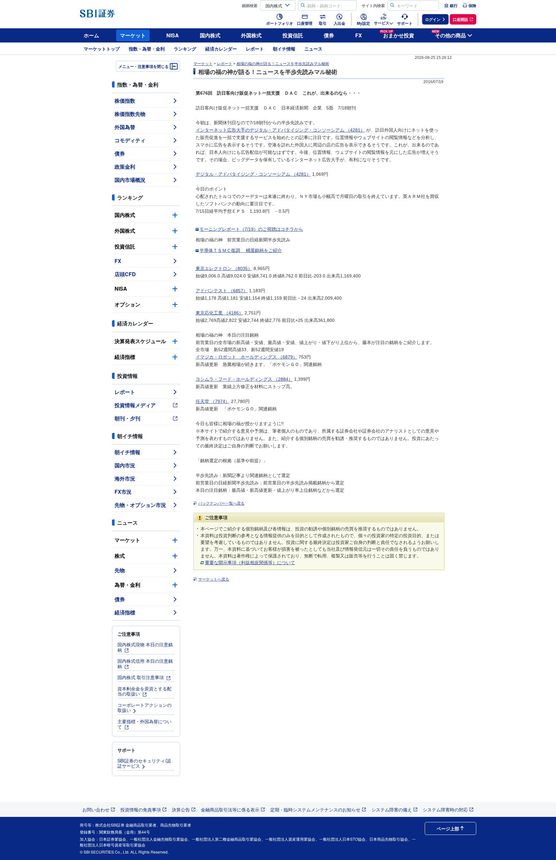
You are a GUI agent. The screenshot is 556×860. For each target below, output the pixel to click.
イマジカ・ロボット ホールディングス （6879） (246, 357)
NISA (172, 35)
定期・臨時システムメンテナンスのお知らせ (315, 809)
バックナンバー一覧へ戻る (221, 503)
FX (358, 35)
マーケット (133, 35)
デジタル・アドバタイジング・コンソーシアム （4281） (253, 174)
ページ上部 (448, 828)
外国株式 (251, 35)
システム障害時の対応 (445, 809)
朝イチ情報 (284, 48)
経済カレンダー (221, 48)
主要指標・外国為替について (144, 724)
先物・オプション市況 (140, 505)
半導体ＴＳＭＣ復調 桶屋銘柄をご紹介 (240, 250)
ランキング (185, 48)
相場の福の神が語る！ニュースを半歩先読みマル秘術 (282, 63)
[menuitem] (451, 5)
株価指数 (125, 100)
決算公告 (181, 809)
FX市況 (123, 491)
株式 (120, 555)
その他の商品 (449, 34)
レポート (255, 48)
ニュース (313, 48)
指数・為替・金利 (147, 48)
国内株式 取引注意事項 (141, 677)
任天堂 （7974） (213, 401)
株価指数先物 (130, 113)
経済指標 (125, 356)
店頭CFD (125, 274)
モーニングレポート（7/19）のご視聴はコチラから (251, 229)
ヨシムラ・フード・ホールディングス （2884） (244, 379)
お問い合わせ (95, 809)
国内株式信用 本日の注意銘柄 (145, 663)
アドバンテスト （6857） (222, 290)
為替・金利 (127, 584)
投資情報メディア (135, 405)
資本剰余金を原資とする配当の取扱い (144, 691)
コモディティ (130, 140)
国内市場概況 (130, 179)
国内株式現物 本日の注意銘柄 (145, 647)
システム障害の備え (391, 809)
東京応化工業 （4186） (219, 312)
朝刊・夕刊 (127, 418)
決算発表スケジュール (140, 341)
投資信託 (293, 35)
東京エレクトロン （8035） (224, 268)
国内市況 (125, 465)
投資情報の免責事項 (140, 809)
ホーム (91, 35)
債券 (329, 35)
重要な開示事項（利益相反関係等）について (250, 562)
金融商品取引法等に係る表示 (230, 809)
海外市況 (125, 478)
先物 (120, 570)
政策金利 (125, 166)
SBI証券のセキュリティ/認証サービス (144, 763)
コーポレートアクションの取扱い (144, 708)
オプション (127, 304)
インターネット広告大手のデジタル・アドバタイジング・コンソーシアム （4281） (280, 130)
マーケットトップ (102, 48)
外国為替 (125, 127)
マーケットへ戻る (213, 579)
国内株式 (210, 35)
